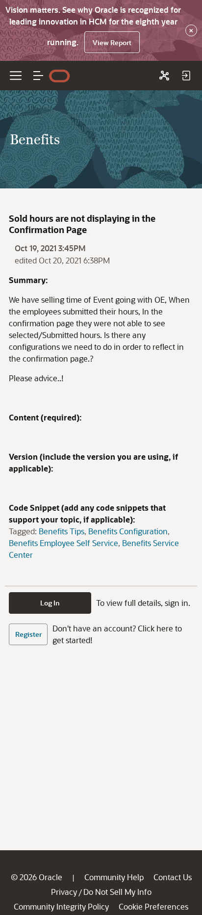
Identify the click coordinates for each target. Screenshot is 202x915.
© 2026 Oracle (36, 877)
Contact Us (172, 877)
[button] (38, 75)
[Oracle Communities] (164, 75)
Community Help (114, 877)
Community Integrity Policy (61, 906)
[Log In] (186, 75)
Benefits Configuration (128, 531)
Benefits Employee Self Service (63, 543)
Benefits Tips (61, 531)
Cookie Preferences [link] (153, 906)
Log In (50, 602)
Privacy (64, 892)
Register (28, 634)
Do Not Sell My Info (117, 892)
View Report (112, 42)
